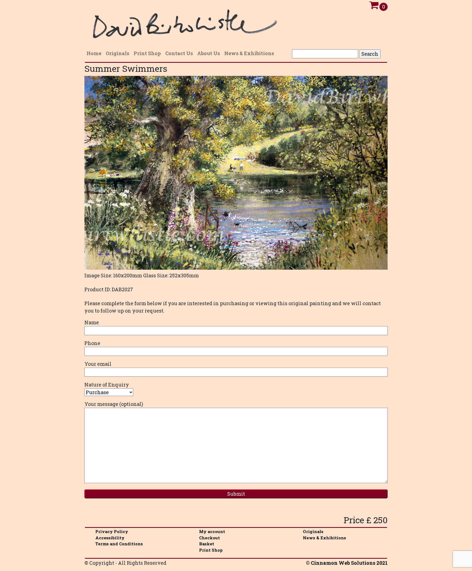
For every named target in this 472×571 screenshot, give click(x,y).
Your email (97, 364)
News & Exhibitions (324, 537)
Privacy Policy (111, 531)
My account (212, 531)
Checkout (209, 537)
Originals (313, 531)
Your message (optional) (113, 404)
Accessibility (110, 537)
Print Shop (211, 550)
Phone (92, 343)
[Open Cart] (373, 6)
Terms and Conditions (119, 543)
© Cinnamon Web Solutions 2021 (347, 563)
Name (91, 322)
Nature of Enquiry (106, 384)
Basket (206, 543)
